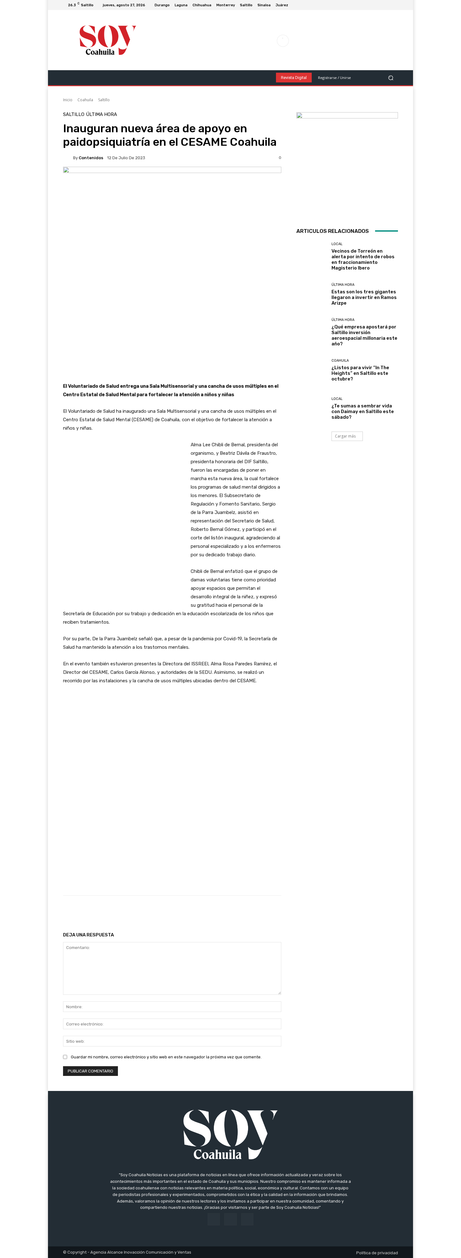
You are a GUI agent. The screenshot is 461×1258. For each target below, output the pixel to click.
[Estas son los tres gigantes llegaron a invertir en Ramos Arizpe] (311, 294)
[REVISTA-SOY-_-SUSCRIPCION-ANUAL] (347, 163)
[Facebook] (379, 5)
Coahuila (85, 99)
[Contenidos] (68, 158)
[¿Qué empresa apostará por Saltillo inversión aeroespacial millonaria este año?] (311, 332)
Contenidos (91, 158)
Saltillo (104, 99)
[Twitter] (394, 5)
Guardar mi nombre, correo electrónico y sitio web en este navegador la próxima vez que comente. (166, 1057)
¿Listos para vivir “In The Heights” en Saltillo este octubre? (360, 373)
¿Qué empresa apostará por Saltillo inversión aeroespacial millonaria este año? (364, 335)
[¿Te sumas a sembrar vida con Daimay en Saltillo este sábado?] (311, 408)
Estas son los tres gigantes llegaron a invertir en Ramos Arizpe (364, 297)
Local (336, 244)
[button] (390, 77)
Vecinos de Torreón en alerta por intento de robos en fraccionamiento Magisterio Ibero (363, 259)
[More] (265, 911)
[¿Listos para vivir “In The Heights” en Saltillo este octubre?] (311, 370)
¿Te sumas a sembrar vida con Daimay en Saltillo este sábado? (362, 411)
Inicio (67, 99)
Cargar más (345, 436)
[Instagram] (386, 5)
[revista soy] (172, 188)
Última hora (101, 114)
